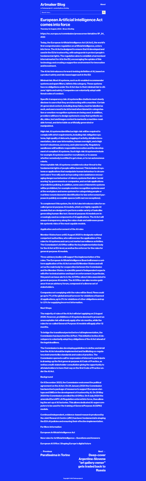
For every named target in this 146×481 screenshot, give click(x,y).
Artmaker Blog (52, 4)
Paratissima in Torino (55, 455)
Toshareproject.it (78, 478)
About (103, 4)
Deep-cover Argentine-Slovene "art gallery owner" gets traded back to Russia (92, 462)
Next (102, 451)
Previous (46, 451)
